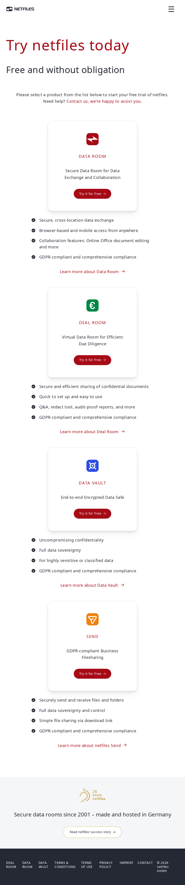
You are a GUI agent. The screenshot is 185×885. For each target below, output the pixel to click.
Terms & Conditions (65, 865)
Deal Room (11, 865)
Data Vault (44, 865)
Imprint (127, 863)
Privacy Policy (106, 865)
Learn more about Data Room (89, 271)
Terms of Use (87, 865)
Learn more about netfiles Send (89, 745)
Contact (145, 863)
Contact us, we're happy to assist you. (104, 101)
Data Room (27, 865)
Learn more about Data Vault (89, 585)
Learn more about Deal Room (89, 431)
